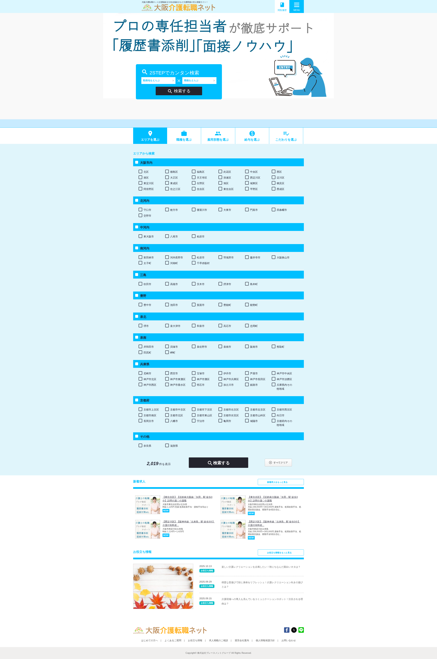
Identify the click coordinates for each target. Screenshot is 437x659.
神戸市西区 (150, 384)
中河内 (144, 227)
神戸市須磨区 (284, 379)
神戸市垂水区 (178, 384)
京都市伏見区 (231, 415)
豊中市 (147, 304)
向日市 (280, 415)
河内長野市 (176, 257)
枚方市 (174, 209)
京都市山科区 (257, 415)
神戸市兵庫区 (231, 379)
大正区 (174, 177)
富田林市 (149, 257)
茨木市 (201, 284)
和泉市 (201, 325)
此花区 (227, 171)
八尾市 (174, 236)
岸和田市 (149, 346)
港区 (146, 177)
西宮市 (174, 373)
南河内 (144, 248)
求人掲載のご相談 (218, 640)
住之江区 (175, 189)
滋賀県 (174, 445)
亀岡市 (227, 421)
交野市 (147, 215)
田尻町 (147, 352)
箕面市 (201, 304)
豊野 (143, 295)
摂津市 (227, 284)
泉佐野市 (202, 346)
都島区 (174, 171)
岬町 (172, 352)
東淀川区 (149, 183)
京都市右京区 (231, 409)
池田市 (174, 304)
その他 (144, 436)
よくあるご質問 (173, 640)
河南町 (174, 263)
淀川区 (280, 177)
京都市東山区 (204, 415)
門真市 (254, 209)
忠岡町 (254, 325)
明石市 (201, 384)
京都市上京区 (151, 409)
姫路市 (254, 384)
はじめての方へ (149, 640)
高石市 (227, 325)
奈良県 (147, 445)
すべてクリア (278, 462)
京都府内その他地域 (284, 423)
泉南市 (227, 346)
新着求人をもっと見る (277, 482)
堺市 (146, 325)
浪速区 (227, 177)
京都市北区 (176, 415)
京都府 (144, 400)
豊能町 (227, 304)
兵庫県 (144, 364)
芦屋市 (254, 373)
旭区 (226, 183)
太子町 (147, 263)
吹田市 (147, 284)
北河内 (144, 200)
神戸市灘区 (203, 379)
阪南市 (254, 346)
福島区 (201, 171)
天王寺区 (202, 177)
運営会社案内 (242, 640)
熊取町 (280, 346)
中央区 (254, 171)
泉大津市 (175, 325)
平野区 (254, 189)
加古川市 (228, 384)
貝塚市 (174, 346)
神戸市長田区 (257, 379)
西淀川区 (255, 177)
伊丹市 (227, 373)
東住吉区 (228, 189)
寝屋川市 (202, 209)
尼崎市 (147, 373)
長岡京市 (149, 421)
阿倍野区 (149, 189)
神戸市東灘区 (178, 379)
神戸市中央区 (284, 373)
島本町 (254, 284)
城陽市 (254, 421)
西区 (279, 171)
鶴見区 (280, 183)
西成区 (280, 189)
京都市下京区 (204, 409)
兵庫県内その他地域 (284, 386)
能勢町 (254, 304)
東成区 (174, 183)
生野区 (201, 183)
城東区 (254, 183)
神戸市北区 (150, 379)
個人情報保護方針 (265, 640)
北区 (146, 171)
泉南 (143, 337)
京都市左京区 (257, 409)
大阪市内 (146, 162)
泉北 (143, 316)
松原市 (201, 257)
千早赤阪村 (203, 263)
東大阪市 (149, 236)
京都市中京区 (178, 409)
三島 (143, 275)
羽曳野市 (228, 257)
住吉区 (201, 189)
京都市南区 (150, 415)
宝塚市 (201, 373)
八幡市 (174, 421)
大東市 (227, 209)
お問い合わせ (288, 640)
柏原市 (201, 236)
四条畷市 (282, 209)
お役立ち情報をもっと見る (279, 552)
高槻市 (174, 284)
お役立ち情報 (195, 640)
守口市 (147, 209)
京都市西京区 (284, 409)
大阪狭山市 (283, 257)
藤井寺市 (255, 257)
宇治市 (201, 421)
